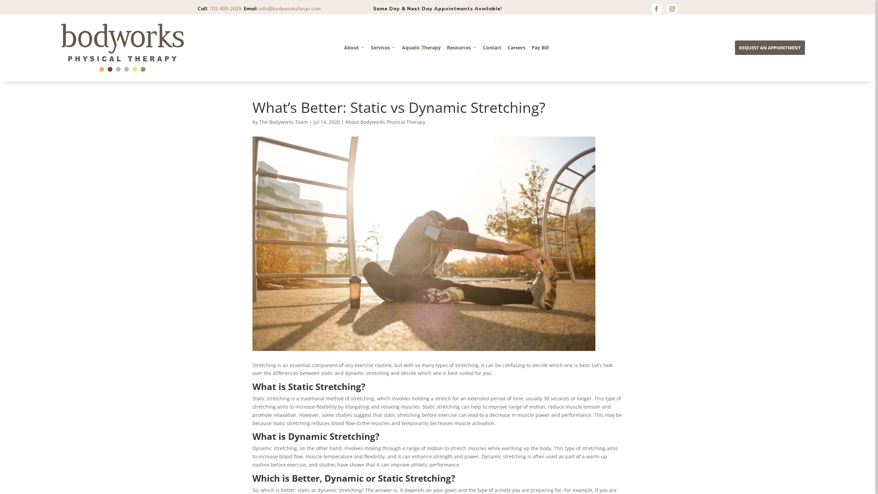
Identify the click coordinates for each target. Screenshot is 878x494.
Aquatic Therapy (421, 47)
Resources (459, 47)
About (351, 47)
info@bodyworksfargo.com (290, 8)
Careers (516, 47)
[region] (439, 247)
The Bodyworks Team (283, 122)
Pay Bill (540, 47)
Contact (492, 47)
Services (380, 47)
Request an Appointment (770, 48)
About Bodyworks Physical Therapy (385, 122)
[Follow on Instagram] (672, 8)
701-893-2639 (225, 8)
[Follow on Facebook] (656, 8)
